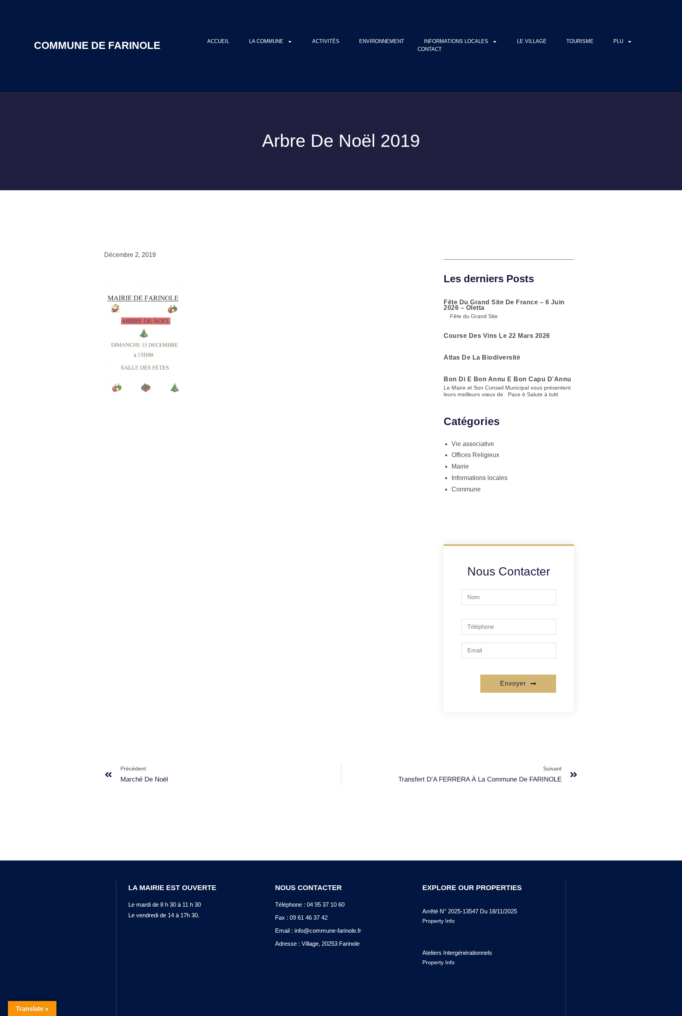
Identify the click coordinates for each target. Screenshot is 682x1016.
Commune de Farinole (97, 45)
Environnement (381, 41)
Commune (466, 489)
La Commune (266, 41)
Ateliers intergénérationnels (457, 952)
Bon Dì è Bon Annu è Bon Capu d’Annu (507, 379)
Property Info (438, 921)
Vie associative (473, 444)
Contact (430, 49)
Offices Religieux (475, 455)
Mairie (460, 466)
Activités (325, 41)
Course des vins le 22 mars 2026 (497, 335)
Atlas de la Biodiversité (482, 357)
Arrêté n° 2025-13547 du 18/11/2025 (469, 911)
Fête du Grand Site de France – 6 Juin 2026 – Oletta (504, 305)
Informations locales (456, 41)
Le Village (532, 41)
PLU (618, 41)
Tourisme (580, 41)
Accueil (218, 41)
